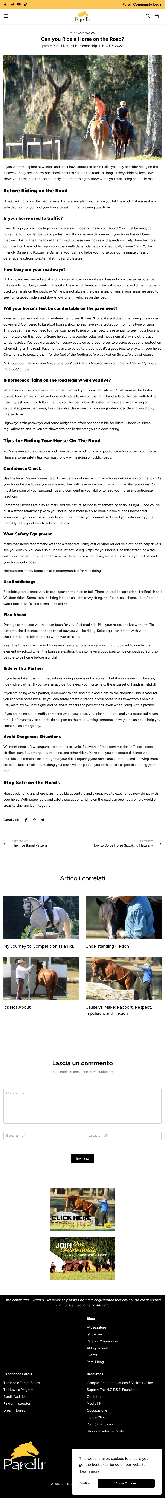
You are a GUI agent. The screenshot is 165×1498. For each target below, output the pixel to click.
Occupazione (97, 1410)
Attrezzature (96, 1327)
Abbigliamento (98, 1348)
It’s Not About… (18, 1007)
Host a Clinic (97, 1417)
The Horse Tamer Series (21, 1383)
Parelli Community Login (142, 4)
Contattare (95, 1397)
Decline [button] (84, 1483)
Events (92, 1355)
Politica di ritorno (100, 1424)
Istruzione (94, 1334)
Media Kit (94, 1403)
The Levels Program (18, 1390)
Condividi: (11, 820)
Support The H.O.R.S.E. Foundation (113, 1390)
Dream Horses (14, 1410)
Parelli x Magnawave (102, 1341)
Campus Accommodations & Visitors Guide (120, 1383)
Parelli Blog (95, 1362)
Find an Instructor (16, 1403)
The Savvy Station (82, 33)
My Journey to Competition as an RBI (39, 946)
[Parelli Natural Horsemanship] (82, 16)
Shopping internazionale (105, 1431)
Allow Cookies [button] (126, 1483)
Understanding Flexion (107, 946)
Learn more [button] (90, 1471)
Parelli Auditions (15, 1397)
